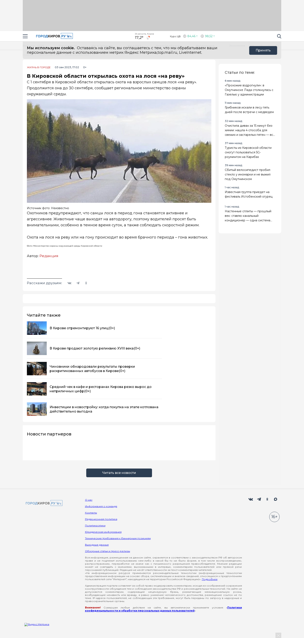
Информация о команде (101, 506)
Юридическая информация (103, 531)
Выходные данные (97, 544)
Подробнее (210, 579)
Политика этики (95, 525)
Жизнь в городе (39, 67)
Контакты (91, 512)
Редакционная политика (101, 519)
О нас (88, 499)
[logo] (43, 503)
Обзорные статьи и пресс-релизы (107, 551)
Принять (263, 50)
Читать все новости (119, 473)
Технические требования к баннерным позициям (118, 538)
